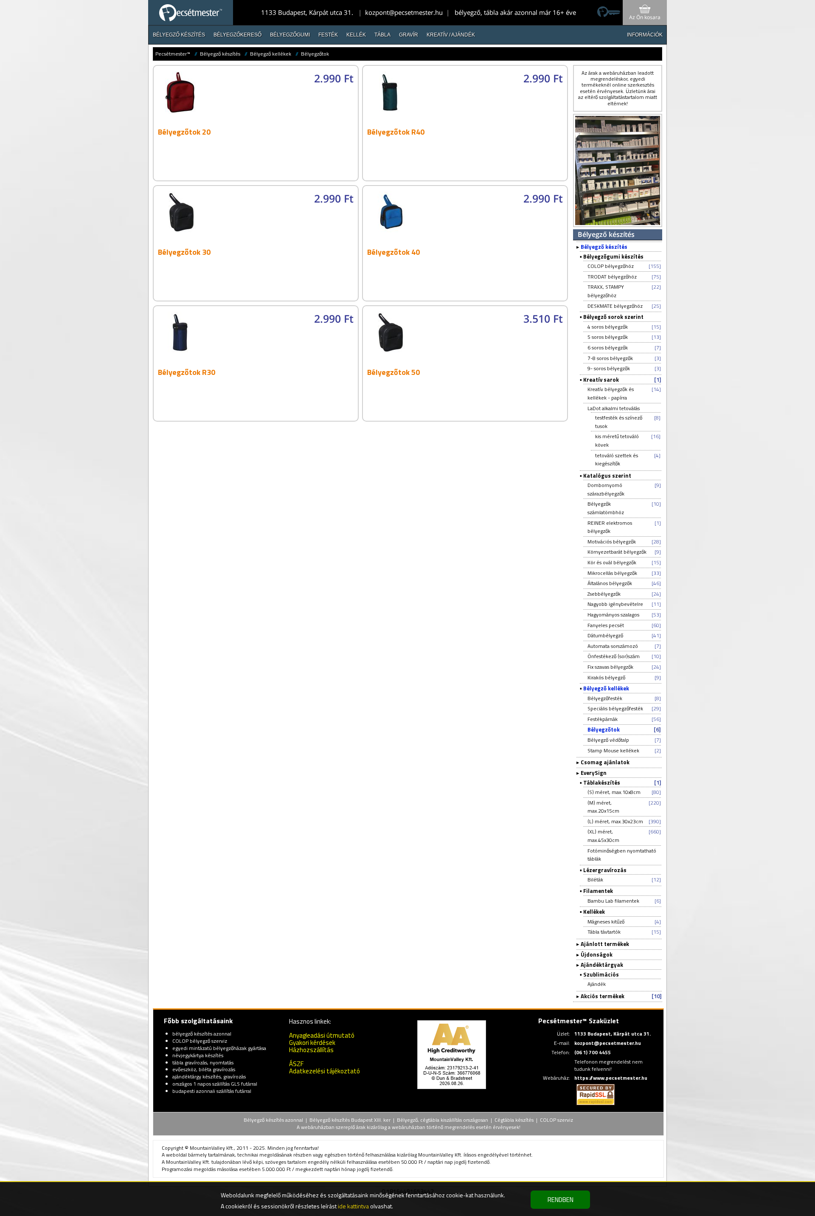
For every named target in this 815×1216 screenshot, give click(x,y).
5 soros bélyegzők (607, 337)
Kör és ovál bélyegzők (611, 562)
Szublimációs (601, 974)
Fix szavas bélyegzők (610, 667)
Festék (328, 35)
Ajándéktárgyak (602, 964)
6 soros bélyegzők (607, 347)
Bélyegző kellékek (270, 54)
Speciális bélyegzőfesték (615, 708)
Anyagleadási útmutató (321, 1035)
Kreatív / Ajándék (451, 35)
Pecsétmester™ (172, 54)
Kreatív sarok (601, 379)
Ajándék (596, 984)
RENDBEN (560, 1200)
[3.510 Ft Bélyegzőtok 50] (466, 418)
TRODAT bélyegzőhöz (612, 277)
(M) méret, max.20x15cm (603, 807)
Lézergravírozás (605, 870)
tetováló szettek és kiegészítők (616, 459)
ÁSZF (296, 1064)
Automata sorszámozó (612, 646)
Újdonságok (597, 954)
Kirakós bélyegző (606, 677)
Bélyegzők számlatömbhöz (605, 508)
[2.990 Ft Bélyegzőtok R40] (466, 178)
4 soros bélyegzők (607, 327)
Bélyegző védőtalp (608, 740)
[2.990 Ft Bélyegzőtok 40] (466, 298)
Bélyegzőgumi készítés (613, 256)
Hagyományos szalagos (613, 615)
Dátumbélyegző (605, 635)
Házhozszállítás (311, 1050)
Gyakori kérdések (312, 1042)
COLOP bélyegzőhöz (610, 266)
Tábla (382, 35)
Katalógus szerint (607, 475)
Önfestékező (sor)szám (613, 656)
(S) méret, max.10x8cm (614, 792)
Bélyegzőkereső (237, 35)
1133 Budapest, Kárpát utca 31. (307, 12)
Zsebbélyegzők (604, 594)
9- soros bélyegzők (608, 368)
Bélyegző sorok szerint (613, 316)
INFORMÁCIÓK (645, 35)
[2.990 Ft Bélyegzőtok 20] (257, 178)
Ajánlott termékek (605, 944)
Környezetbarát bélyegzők (616, 552)
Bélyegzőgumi (290, 35)
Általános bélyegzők (609, 583)
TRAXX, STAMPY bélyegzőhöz (605, 291)
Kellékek (594, 911)
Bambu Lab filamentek (613, 901)
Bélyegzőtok (315, 54)
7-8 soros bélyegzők (610, 358)
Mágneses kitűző (605, 922)
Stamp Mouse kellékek (613, 750)
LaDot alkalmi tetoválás (613, 408)
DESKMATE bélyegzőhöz (615, 306)
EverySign (594, 772)
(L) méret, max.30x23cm (615, 821)
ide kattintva (353, 1206)
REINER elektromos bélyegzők (609, 527)
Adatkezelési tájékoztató (324, 1071)
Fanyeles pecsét (605, 625)
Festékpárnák (602, 719)
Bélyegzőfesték (604, 698)
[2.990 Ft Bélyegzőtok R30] (257, 418)
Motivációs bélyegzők (611, 542)
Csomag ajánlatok (605, 762)
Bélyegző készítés (179, 35)
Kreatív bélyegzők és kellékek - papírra (610, 393)
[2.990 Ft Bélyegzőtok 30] (257, 298)
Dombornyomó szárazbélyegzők (605, 489)
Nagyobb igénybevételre (615, 604)
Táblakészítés (601, 782)
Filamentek (598, 891)
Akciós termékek (602, 996)
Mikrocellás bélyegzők (612, 573)
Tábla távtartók (604, 932)
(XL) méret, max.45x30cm (603, 836)
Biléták (595, 879)
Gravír (408, 35)
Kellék (356, 35)
